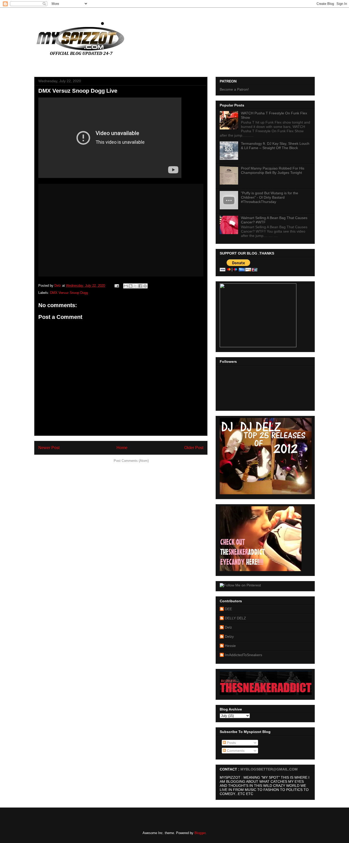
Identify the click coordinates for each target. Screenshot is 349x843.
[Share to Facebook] (140, 285)
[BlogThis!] (130, 285)
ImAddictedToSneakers (243, 655)
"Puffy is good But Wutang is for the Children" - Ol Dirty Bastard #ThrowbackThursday (269, 197)
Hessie (230, 646)
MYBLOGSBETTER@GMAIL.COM (269, 769)
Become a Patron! (234, 89)
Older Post (193, 447)
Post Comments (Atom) (131, 461)
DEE (228, 609)
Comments (235, 751)
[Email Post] (116, 285)
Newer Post (49, 447)
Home (122, 447)
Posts (231, 743)
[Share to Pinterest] (145, 285)
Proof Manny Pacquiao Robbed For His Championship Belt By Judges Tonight (272, 170)
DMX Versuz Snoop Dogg (69, 293)
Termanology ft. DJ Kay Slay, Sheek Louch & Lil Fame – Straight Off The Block (275, 145)
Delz (228, 627)
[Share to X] (135, 285)
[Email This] (125, 285)
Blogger (199, 833)
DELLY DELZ (235, 618)
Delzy (229, 636)
